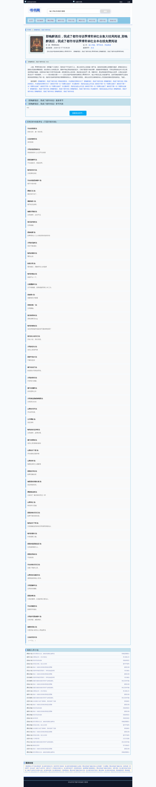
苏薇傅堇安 (126, 660)
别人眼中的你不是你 (92, 770)
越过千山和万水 (40, 768)
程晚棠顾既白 (125, 653)
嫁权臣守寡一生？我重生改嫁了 (60, 84)
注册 (128, 2)
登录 (121, 2)
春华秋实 (35, 718)
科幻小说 (92, 20)
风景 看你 (115, 768)
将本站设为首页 (31, 2)
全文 (92, 48)
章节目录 (100, 45)
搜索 (105, 11)
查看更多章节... (78, 113)
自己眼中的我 (47, 770)
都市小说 (61, 20)
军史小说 (71, 20)
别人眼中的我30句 (47, 766)
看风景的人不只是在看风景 (33, 766)
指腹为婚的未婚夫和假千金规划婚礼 (43, 681)
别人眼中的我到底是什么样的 (73, 766)
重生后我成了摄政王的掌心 (104, 768)
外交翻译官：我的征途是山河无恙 (83, 84)
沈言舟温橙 (126, 738)
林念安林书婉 (125, 681)
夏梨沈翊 (126, 667)
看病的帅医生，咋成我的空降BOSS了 (70, 81)
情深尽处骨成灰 (37, 660)
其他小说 (113, 20)
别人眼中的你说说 (110, 770)
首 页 (31, 20)
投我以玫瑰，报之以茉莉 (40, 664)
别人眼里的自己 (56, 770)
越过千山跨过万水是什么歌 (35, 770)
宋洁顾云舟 (126, 657)
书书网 (29, 30)
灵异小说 (102, 20)
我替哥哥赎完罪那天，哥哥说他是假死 (44, 670)
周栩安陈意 (126, 718)
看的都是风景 (120, 770)
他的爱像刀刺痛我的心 (89, 768)
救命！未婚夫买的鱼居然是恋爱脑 (42, 667)
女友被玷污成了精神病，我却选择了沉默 (44, 701)
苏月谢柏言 (126, 745)
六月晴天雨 (36, 738)
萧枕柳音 (126, 701)
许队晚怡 (126, 670)
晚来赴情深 (36, 745)
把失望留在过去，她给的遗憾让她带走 (44, 653)
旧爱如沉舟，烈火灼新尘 (40, 657)
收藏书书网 (79, 2)
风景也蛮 (125, 766)
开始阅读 (108, 45)
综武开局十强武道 (59, 766)
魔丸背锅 (101, 770)
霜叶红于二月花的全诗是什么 (54, 768)
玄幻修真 (40, 20)
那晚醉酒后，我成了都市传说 (42, 30)
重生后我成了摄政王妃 (115, 766)
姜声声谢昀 (126, 664)
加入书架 (92, 45)
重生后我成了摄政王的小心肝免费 (92, 766)
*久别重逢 (105, 766)
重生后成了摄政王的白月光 (77, 770)
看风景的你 (65, 770)
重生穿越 (50, 20)
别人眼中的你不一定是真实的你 (73, 768)
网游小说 (82, 20)
